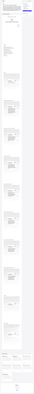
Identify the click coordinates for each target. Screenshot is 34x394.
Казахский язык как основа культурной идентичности (9, 48)
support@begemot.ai (17, 388)
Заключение (5, 54)
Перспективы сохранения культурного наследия (8, 53)
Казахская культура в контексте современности (8, 52)
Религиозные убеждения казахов (7, 49)
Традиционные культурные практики (7, 50)
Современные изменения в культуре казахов (8, 51)
